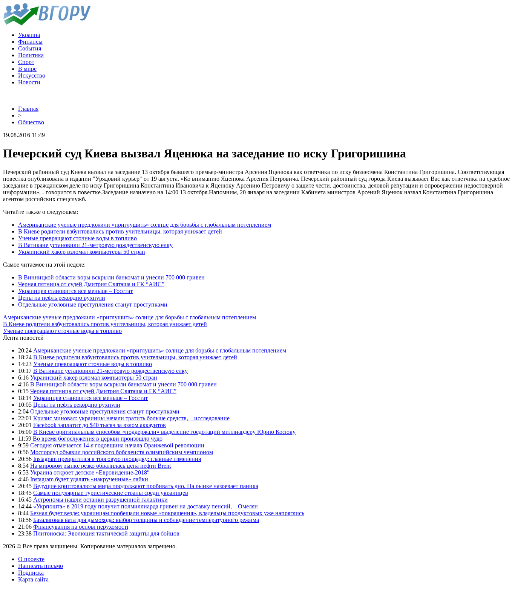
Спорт (26, 62)
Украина (29, 35)
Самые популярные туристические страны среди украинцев (110, 493)
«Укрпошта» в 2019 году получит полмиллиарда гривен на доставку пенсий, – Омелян (145, 506)
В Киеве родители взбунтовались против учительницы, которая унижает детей (120, 231)
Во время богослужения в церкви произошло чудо (97, 438)
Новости (29, 82)
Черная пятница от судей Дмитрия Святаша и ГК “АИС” (91, 284)
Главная (28, 108)
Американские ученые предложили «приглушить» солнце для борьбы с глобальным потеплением (144, 224)
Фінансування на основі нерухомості (80, 526)
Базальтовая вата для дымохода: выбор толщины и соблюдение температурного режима (146, 520)
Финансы (30, 41)
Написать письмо (40, 566)
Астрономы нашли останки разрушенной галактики (100, 499)
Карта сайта (33, 579)
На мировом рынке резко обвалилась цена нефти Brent (100, 465)
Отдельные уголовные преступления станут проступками (92, 304)
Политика (31, 55)
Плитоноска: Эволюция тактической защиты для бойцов (106, 533)
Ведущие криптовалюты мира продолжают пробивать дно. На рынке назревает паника (145, 486)
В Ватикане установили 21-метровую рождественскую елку (95, 245)
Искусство (31, 75)
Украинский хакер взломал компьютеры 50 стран (81, 252)
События (29, 48)
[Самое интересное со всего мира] (47, 23)
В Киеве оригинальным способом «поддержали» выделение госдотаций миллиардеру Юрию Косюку (164, 432)
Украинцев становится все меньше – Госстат (75, 291)
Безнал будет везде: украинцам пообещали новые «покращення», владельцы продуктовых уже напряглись (167, 513)
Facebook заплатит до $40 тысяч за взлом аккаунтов (99, 425)
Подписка (31, 572)
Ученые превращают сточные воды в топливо (77, 238)
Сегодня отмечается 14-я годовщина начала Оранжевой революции (117, 445)
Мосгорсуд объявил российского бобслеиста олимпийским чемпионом (121, 452)
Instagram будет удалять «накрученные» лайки (89, 479)
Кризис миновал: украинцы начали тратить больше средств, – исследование (131, 418)
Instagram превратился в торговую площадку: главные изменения (117, 459)
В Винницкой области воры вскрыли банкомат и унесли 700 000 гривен (111, 277)
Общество (31, 122)
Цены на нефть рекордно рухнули (61, 297)
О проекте (31, 559)
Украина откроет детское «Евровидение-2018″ (90, 472)
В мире (27, 69)
